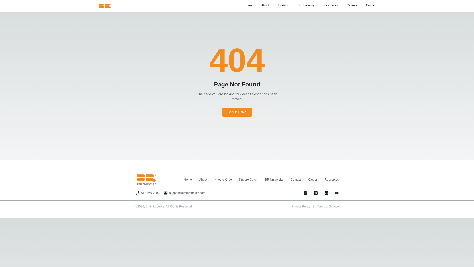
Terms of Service (328, 206)
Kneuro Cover (248, 179)
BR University (274, 179)
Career (312, 179)
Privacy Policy (301, 206)
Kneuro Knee (223, 179)
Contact (296, 179)
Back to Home (237, 112)
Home (188, 179)
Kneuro (283, 5)
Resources (332, 179)
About (265, 5)
